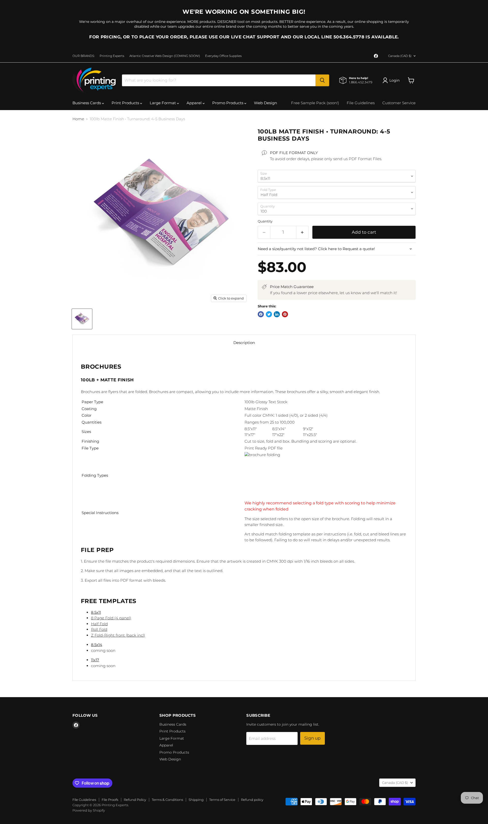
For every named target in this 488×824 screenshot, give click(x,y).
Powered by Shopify (88, 810)
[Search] (322, 80)
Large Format (163, 102)
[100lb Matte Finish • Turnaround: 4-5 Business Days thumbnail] (82, 319)
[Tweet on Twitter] (269, 314)
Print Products (126, 102)
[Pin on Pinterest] (285, 314)
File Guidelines (361, 102)
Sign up (312, 738)
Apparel (195, 102)
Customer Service (399, 102)
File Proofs (110, 800)
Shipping (196, 800)
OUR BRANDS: (83, 56)
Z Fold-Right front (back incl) (118, 635)
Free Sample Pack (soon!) (315, 102)
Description (244, 342)
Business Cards (87, 102)
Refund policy (252, 800)
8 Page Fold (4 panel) (111, 618)
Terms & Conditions (167, 800)
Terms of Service (222, 800)
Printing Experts (112, 56)
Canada (399, 56)
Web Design (265, 102)
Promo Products (228, 102)
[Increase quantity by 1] (302, 232)
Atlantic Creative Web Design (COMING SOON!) (164, 56)
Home (78, 119)
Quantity (265, 221)
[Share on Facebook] (261, 314)
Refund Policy (135, 800)
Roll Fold (99, 629)
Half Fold (99, 623)
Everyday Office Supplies (223, 56)
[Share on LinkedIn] (277, 314)
